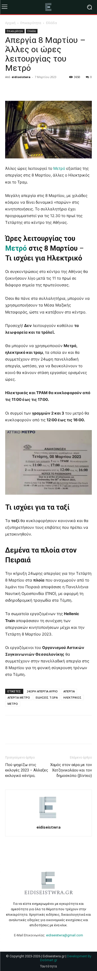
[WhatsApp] (46, 88)
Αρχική (10, 23)
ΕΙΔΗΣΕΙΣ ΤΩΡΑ (47, 697)
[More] (58, 88)
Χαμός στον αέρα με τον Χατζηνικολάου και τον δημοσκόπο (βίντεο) (71, 770)
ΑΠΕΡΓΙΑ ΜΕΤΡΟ (19, 697)
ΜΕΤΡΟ (13, 704)
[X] (22, 88)
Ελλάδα (51, 23)
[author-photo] (48, 820)
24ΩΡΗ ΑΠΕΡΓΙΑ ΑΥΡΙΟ (42, 691)
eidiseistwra (21, 77)
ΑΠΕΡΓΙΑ (69, 691)
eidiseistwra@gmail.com (64, 935)
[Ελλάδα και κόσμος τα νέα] (48, 7)
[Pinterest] (34, 88)
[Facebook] (10, 88)
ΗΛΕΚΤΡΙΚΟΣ (72, 697)
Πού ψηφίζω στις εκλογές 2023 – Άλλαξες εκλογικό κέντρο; (26, 770)
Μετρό (59, 168)
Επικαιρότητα (30, 23)
